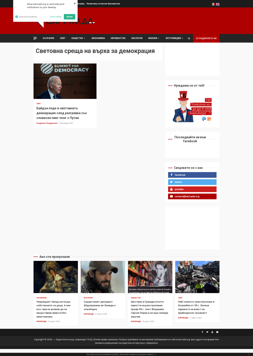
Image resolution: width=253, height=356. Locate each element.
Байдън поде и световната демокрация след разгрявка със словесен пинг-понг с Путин (65, 81)
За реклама (78, 3)
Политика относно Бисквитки (103, 3)
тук (154, 354)
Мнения (152, 38)
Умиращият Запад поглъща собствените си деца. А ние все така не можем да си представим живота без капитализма (56, 277)
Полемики (41, 297)
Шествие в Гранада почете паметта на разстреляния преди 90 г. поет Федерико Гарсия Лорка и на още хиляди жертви (150, 277)
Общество (77, 38)
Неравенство (118, 38)
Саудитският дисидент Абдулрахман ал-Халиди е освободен (103, 277)
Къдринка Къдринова (47, 123)
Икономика (98, 38)
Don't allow (55, 16)
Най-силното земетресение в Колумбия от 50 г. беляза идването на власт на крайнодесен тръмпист (197, 277)
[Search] (189, 38)
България (48, 38)
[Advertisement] (166, 20)
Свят (62, 38)
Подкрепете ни (208, 38)
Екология (136, 38)
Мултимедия (173, 38)
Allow (69, 16)
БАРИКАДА (41, 321)
